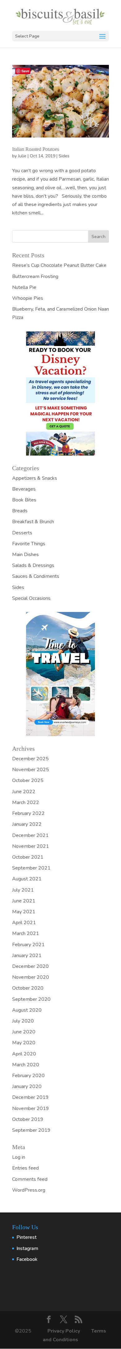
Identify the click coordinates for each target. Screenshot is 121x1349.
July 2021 (23, 890)
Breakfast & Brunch (33, 521)
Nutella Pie (24, 287)
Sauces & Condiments (35, 576)
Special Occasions (31, 598)
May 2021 (23, 911)
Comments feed (29, 1179)
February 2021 (28, 944)
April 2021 (24, 922)
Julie (22, 156)
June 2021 (23, 900)
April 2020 (24, 1053)
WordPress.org (28, 1190)
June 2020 (23, 1031)
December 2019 (30, 1097)
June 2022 (23, 791)
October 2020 (27, 988)
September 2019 (31, 1130)
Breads (20, 510)
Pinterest (26, 1237)
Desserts (22, 532)
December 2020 (30, 966)
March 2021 (25, 933)
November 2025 (30, 769)
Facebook (27, 1259)
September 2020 (31, 999)
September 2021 (31, 868)
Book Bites (24, 500)
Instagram (27, 1248)
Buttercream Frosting (35, 276)
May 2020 (23, 1042)
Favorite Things (28, 543)
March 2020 (25, 1064)
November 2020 (30, 977)
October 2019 (27, 1119)
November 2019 (30, 1108)
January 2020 (27, 1086)
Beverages (24, 489)
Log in (18, 1157)
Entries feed (25, 1168)
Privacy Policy (64, 1331)
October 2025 (27, 780)
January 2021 (27, 955)
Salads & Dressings (33, 565)
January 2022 (27, 824)
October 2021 (27, 857)
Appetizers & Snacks (34, 478)
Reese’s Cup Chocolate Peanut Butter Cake (59, 265)
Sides (64, 156)
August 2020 (27, 1010)
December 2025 (30, 758)
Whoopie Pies (27, 298)
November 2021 (30, 846)
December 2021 (30, 835)
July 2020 (23, 1021)
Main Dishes (25, 554)
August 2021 (27, 878)
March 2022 (25, 802)
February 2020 (28, 1075)
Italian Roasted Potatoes (35, 149)
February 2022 (28, 813)
